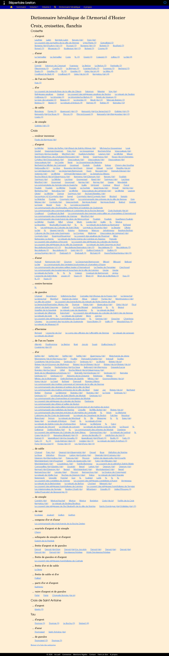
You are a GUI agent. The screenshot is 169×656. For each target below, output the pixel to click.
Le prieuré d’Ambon (57, 420)
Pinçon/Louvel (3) (85, 114)
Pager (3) (52, 111)
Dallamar (39, 429)
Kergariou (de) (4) (101, 74)
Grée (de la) (122, 304)
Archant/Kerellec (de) (95, 193)
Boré (76, 344)
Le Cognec (79, 233)
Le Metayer (61, 392)
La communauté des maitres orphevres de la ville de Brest (62, 389)
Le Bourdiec (40, 224)
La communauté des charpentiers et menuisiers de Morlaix (62, 398)
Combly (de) (41, 500)
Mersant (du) (106, 483)
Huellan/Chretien (87, 153)
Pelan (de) (88, 304)
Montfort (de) (68, 153)
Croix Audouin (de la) (118, 210)
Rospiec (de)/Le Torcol (45, 369)
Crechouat (124, 267)
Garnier (132, 201)
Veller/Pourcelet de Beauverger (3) (51, 491)
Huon (88, 170)
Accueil (57, 654)
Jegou (115, 272)
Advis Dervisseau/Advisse (98, 552)
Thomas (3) (40, 623)
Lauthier (38, 39)
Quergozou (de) (97, 355)
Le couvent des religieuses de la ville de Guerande (59, 244)
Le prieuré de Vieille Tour (46, 474)
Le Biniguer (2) (72, 68)
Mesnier (101, 91)
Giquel (89, 167)
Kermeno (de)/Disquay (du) (87, 176)
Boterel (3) (104, 45)
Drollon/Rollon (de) (56, 429)
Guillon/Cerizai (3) (94, 250)
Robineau (83, 230)
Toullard (89, 477)
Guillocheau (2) (108, 344)
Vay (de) (113, 91)
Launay (131, 190)
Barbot (122, 201)
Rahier (38, 392)
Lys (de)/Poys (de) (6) (85, 443)
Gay (133, 199)
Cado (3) (39, 116)
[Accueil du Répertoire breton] (11, 7)
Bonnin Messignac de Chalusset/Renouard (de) (57, 156)
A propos (88, 7)
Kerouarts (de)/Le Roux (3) (47, 114)
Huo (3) (126, 275)
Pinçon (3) (68, 114)
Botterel (65, 381)
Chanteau (128, 318)
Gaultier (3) (52, 71)
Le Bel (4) (128, 56)
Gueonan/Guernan (54, 150)
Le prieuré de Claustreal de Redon (90, 415)
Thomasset (40, 631)
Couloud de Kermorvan (97, 272)
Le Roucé (124, 426)
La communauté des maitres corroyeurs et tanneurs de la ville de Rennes (69, 384)
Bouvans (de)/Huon (73, 167)
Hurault (38, 261)
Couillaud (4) (64, 74)
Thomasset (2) (41, 640)
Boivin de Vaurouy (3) (106, 96)
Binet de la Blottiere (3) (108, 275)
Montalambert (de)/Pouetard (49, 460)
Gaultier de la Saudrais (45, 310)
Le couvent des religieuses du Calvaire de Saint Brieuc (60, 432)
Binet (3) (89, 275)
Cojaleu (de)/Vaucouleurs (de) (49, 159)
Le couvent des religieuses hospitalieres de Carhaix (59, 560)
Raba (91, 474)
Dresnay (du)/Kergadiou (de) (48, 457)
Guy (73, 477)
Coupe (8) (103, 48)
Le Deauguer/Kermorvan (71, 170)
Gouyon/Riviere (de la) (113, 378)
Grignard (95, 184)
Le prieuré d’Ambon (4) (71, 102)
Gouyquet (56, 182)
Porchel (64, 477)
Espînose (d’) (41, 375)
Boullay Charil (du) (74, 489)
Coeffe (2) (57, 68)
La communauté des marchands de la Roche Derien (60, 523)
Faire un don (103, 654)
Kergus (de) (83, 182)
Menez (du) (40, 201)
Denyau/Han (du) (98, 432)
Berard (67, 469)
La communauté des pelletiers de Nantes (54, 409)
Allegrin (38, 344)
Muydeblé (122, 182)
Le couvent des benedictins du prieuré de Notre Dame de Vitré (85, 301)
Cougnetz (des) (67, 199)
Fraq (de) (91, 39)
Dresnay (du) (125, 466)
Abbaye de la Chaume (78, 375)
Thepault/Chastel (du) (91, 358)
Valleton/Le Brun (68, 295)
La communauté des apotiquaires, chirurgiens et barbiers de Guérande (69, 207)
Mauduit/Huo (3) (125, 321)
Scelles (120, 358)
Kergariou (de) (41, 503)
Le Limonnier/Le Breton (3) (80, 96)
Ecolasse (39, 514)
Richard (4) (95, 252)
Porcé (126, 184)
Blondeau (39, 111)
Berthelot (131, 389)
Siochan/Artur (104, 150)
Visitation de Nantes (117, 452)
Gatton (71, 514)
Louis (128, 148)
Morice (119, 221)
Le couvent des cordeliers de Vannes (52, 480)
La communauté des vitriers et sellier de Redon (57, 403)
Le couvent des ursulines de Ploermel (91, 235)
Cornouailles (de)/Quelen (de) (49, 466)
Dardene (121, 429)
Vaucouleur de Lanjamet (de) (114, 233)
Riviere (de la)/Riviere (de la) (86, 364)
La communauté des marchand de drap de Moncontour (62, 218)
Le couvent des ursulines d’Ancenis (51, 241)
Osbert (94, 298)
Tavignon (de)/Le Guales (46, 153)
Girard (37, 193)
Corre (68, 56)
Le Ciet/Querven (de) (45, 170)
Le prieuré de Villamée (45, 312)
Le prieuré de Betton (74, 483)
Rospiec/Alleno (92, 381)
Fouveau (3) (108, 68)
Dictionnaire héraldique (69, 7)
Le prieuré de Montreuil (69, 418)
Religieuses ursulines (44, 94)
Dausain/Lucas (118, 367)
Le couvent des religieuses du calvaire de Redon (58, 401)
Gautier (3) (75, 71)
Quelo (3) (39, 609)
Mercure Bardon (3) (116, 99)
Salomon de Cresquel (55, 65)
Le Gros (56, 167)
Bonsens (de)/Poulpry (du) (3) (48, 45)
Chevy (38, 532)
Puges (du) (106, 298)
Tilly (91, 418)
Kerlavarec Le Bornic (44, 238)
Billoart (106, 261)
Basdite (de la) (123, 167)
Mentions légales (80, 654)
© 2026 (49, 654)
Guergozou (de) (100, 156)
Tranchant (64, 312)
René (70, 162)
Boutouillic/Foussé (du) (60, 224)
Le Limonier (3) (57, 96)
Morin (79, 221)
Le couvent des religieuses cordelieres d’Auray (95, 480)
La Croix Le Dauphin (79, 204)
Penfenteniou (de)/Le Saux (67, 367)
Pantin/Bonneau (84, 463)
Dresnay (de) (109, 466)
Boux (102, 452)
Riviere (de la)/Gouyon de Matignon (52, 364)
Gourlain (71, 466)
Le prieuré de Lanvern (69, 426)
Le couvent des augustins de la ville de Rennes (57, 42)
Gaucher (115, 318)
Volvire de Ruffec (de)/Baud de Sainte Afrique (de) (72, 148)
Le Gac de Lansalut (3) (45, 99)
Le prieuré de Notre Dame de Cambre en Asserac (81, 238)
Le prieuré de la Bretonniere (48, 483)
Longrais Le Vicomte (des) (95, 227)
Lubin (48, 39)
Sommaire (21, 7)
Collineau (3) (41, 96)
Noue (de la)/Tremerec (122, 156)
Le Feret (54, 381)
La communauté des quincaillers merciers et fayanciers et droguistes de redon (72, 406)
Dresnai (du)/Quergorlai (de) (72, 452)
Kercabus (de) (58, 190)
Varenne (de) (41, 173)
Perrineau (89, 401)
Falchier (114, 415)
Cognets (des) (41, 235)
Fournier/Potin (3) (91, 68)
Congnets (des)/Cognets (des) (91, 196)
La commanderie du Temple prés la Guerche (56, 184)
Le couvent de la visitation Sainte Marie (115, 463)
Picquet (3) (71, 45)
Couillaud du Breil (56, 213)
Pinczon (62, 455)
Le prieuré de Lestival (120, 432)
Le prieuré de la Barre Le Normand (103, 224)
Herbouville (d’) (42, 167)
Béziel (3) (52, 102)
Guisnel (60, 94)
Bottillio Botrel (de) (97, 409)
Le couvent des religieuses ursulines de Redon (89, 94)
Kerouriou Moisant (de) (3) (66, 435)
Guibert (65, 307)
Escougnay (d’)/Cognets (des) (49, 196)
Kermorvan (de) (52, 261)
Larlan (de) (94, 466)
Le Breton (86, 65)
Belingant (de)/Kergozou (95, 367)
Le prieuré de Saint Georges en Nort (104, 244)
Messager (101, 418)
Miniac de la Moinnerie (45, 378)
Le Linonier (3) (80, 99)
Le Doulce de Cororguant (114, 472)
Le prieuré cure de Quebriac (73, 310)
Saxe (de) (126, 418)
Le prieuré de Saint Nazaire (111, 474)
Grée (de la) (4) (91, 71)
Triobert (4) (84, 623)
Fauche (47, 367)
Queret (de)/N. (57, 230)
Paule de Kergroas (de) (46, 139)
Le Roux (38, 455)
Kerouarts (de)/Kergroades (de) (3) (113, 114)
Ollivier (127, 227)
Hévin (108, 412)
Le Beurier (115, 227)
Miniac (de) (93, 378)
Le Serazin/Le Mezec (100, 173)
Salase (108, 165)
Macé (130, 153)
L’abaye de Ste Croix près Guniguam (52, 233)
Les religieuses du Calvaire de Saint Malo (60, 227)
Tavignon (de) (41, 179)
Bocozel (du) (101, 170)
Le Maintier (40, 199)
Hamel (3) (39, 437)
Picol (134, 304)
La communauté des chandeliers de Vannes (56, 216)
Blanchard (39, 418)
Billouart (117, 261)
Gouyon (68, 261)
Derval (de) (95, 549)
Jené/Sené (97, 307)
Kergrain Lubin (61, 39)
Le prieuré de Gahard (72, 315)
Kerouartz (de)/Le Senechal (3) (96, 111)
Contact (92, 654)
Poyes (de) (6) (64, 443)
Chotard (92, 483)
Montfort (54, 298)
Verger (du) (127, 187)
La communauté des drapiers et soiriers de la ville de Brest (62, 386)
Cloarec (38, 321)
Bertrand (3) (123, 68)
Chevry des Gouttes (124, 165)
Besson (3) (65, 99)
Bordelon (94, 500)
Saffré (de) (40, 355)
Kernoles (124, 372)
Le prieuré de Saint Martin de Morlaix (68, 395)
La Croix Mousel (80, 307)
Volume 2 (46, 7)
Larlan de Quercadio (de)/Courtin (109, 457)
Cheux (70, 221)
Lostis (98, 477)
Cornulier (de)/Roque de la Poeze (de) (98, 295)
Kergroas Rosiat (89, 201)
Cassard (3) (101, 56)
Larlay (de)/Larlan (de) (80, 455)
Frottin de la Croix (126, 500)
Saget (70, 196)
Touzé (94, 344)
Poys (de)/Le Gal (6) (44, 443)
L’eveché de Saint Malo (46, 275)
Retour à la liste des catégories (43, 645)
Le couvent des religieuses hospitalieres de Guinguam (60, 318)
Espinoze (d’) (70, 361)
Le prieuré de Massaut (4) (47, 324)
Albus (84, 298)
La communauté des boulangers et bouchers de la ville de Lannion (67, 270)
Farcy (113, 423)
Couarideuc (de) (65, 463)
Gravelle (53, 477)
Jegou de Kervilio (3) (91, 435)
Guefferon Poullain (124, 218)
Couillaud (39, 213)
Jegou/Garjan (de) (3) (45, 252)
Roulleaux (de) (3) (72, 48)
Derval (38, 549)
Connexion (66, 654)
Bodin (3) (114, 437)
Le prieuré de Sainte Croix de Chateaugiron (55, 423)
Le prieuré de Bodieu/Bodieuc (66, 503)
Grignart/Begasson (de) (75, 173)
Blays (88, 315)
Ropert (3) (39, 48)
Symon (51, 418)
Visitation (50, 455)
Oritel (37, 367)
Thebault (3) (65, 252)
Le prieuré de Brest (105, 310)
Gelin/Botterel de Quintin (72, 378)
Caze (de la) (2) (42, 435)
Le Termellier (40, 56)
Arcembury (51, 295)
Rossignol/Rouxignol (61, 235)
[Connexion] (165, 2)
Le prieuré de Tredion (125, 94)
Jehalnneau (108, 230)
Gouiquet (74, 165)
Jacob (85, 344)
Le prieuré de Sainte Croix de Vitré (100, 426)
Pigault (115, 187)
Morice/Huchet (58, 500)
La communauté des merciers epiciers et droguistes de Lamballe (65, 412)
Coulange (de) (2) (43, 347)
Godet (38, 150)
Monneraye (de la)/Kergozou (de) (51, 358)
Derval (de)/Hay (52, 549)
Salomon (89, 91)
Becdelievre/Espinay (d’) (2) (48, 247)
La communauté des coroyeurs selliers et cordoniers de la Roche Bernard (69, 210)
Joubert (50, 514)
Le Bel (37, 230)
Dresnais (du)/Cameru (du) (107, 455)
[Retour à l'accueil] (4, 2)
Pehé (37, 595)
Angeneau (126, 480)
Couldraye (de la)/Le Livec (47, 361)
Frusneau (74, 65)
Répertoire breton (22, 2)
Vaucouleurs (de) (123, 150)
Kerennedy (40, 477)
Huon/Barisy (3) (94, 321)
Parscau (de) (72, 457)
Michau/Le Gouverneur (111, 148)
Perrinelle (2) (116, 65)
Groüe (106, 270)
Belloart (128, 261)
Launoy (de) (104, 153)
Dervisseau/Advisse (73, 552)
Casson (78, 272)
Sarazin (124, 196)
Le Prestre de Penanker (105, 267)
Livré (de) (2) (77, 250)
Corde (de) (91, 221)
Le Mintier (39, 148)
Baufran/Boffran (125, 230)
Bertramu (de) (41, 190)
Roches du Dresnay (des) (73, 474)
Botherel (127, 224)
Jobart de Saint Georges (46, 307)
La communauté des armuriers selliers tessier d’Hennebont (62, 267)
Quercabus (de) (104, 304)
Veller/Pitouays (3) (122, 489)
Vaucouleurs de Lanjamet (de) (96, 190)
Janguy (98, 315)
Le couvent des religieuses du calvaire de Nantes (94, 241)
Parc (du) (71, 150)
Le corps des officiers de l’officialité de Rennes (87, 332)
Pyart (73, 420)
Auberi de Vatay (70, 298)
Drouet (93, 452)
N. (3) (77, 56)
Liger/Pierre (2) (89, 42)
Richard (38, 332)
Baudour (125, 415)
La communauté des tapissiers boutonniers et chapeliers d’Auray (75, 264)
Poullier (74, 358)
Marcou (95, 230)
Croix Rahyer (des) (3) (65, 440)
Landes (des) (61, 472)
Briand (121, 307)
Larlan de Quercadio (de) (79, 460)
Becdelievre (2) (105, 247)
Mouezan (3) (54, 48)
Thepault (77, 381)
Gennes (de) (101, 318)
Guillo (84, 184)
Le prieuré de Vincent (45, 426)
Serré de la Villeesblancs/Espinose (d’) (53, 372)
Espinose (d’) (110, 372)
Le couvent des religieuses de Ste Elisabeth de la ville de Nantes (65, 506)
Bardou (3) (39, 102)
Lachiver (69, 179)
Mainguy (92, 233)
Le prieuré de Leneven (123, 332)
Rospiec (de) (76, 392)
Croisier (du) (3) (86, 440)
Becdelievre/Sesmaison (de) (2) (79, 247)
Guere (111, 182)
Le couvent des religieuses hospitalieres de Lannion (59, 486)
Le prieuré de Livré (43, 315)
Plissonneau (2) (42, 68)
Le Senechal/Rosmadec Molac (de (51, 304)
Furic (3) (126, 437)
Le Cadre (59, 162)
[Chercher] (55, 7)
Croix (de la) (108, 500)
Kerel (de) (95, 179)
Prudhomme (51, 344)
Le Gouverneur (87, 150)
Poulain (86, 165)
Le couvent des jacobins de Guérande (64, 321)
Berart (82, 466)
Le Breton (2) (100, 65)
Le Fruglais (85, 187)
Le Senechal (126, 295)
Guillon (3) (112, 250)
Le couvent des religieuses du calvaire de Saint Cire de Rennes (103, 312)
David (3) (88, 56)
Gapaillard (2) (107, 42)
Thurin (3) (39, 71)
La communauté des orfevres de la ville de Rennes (102, 199)
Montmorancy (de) (124, 298)
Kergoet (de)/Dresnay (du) (47, 469)
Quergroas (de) (101, 187)
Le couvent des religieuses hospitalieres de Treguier (111, 486)
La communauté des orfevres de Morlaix (94, 429)
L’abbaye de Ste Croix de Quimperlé (52, 415)
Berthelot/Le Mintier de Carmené (50, 165)
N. (65, 204)
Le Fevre (38, 204)
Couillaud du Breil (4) (44, 74)
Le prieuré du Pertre (44, 272)
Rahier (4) (104, 102)
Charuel (38, 295)
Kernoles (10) (119, 102)
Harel (96, 389)
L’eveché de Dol (53, 332)
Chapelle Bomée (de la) (63, 595)
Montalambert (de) (44, 463)
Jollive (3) (115, 56)
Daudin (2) (105, 489)
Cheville (82, 409)
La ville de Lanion (43, 301)
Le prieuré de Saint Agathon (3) (112, 440)
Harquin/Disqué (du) (120, 170)
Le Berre (38, 569)
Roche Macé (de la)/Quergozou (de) (52, 176)
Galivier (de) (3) (42, 125)
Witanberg (91, 489)
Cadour (106, 184)
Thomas (75, 304)
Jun (104, 389)
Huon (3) (78, 275)
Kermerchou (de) (43, 472)
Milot (60, 221)
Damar (60, 193)
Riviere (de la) (115, 361)
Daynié (38, 65)
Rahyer (83, 423)
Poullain (97, 165)
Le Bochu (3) (69, 623)
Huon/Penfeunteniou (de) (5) (118, 252)
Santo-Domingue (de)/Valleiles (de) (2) (117, 506)
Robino (71, 230)
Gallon (61, 514)
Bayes (86, 156)
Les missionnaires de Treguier (48, 489)
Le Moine (100, 361)
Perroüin (113, 238)
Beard (49, 204)
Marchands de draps (119, 355)
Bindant (113, 196)
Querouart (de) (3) (69, 111)
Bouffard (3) (118, 45)
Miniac (109, 375)
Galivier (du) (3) (122, 111)
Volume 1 (34, 7)
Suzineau (39, 586)
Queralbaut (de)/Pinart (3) (93, 437)
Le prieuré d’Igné (93, 420)
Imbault (109, 358)
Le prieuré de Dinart (44, 335)
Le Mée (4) (108, 71)
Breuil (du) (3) (96, 99)
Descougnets (72, 201)
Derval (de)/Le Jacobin (75, 549)
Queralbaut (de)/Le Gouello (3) (62, 437)
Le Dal (110, 167)
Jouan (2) (65, 275)
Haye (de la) (41, 381)
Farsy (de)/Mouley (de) (106, 460)
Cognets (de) (55, 201)
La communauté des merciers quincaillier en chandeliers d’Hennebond (102, 213)
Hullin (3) (109, 321)
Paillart (38, 578)
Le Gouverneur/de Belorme (89, 162)
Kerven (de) (77, 39)
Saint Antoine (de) (57, 631)
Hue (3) (38, 82)
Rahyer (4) (91, 102)
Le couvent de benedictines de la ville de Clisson (58, 91)
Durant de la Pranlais (44, 540)
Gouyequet (81, 179)
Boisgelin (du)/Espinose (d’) (87, 372)
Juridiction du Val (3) (115, 435)
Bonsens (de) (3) (88, 45)
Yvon (58, 204)
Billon (115, 235)
